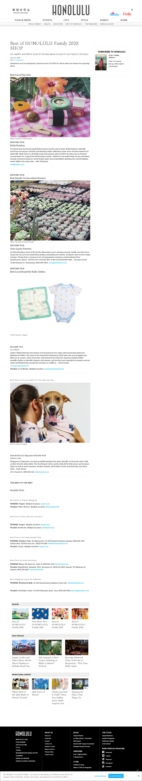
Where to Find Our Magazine (82, 767)
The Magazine (91, 24)
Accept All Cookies (116, 776)
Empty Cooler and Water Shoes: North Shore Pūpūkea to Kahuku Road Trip (21, 662)
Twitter (108, 756)
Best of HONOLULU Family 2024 (78, 624)
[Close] (138, 776)
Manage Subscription (116, 64)
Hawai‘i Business (107, 736)
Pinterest (108, 759)
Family (104, 20)
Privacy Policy (49, 752)
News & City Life (22, 739)
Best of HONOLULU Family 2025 (58, 624)
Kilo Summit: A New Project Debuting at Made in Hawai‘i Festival (49, 662)
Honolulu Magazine (71, 10)
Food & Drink (23, 20)
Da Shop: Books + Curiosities (82, 738)
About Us (48, 736)
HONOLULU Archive (22, 758)
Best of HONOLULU (74, 24)
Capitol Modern (78, 736)
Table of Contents (114, 61)
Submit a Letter (50, 746)
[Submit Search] (132, 10)
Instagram (109, 763)
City (66, 20)
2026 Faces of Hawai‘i (38, 693)
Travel (18, 750)
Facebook (108, 752)
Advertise (48, 738)
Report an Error (50, 749)
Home (123, 20)
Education (58, 24)
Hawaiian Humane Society (81, 746)
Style (84, 20)
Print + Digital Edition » (114, 56)
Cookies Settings (100, 776)
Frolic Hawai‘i (34, 24)
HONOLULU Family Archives (25, 761)
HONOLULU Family (108, 741)
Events (47, 20)
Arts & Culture (21, 745)
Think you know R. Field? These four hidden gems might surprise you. (60, 697)
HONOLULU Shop (107, 24)
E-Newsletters (78, 757)
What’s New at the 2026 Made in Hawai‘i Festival (20, 694)
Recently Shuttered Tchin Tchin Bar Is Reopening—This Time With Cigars (76, 662)
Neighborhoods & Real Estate (27, 753)
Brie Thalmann (18, 60)
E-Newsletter (113, 66)
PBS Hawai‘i (77, 741)
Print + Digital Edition (80, 754)
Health (47, 24)
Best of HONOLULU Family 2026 (19, 624)
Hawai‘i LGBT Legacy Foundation (83, 744)
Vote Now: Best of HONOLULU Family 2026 (40, 624)
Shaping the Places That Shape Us (77, 694)
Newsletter (24, 13)
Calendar (19, 756)
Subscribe (16, 13)
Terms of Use (49, 754)
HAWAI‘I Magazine (108, 738)
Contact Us (48, 744)
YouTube (108, 766)
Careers (47, 741)
